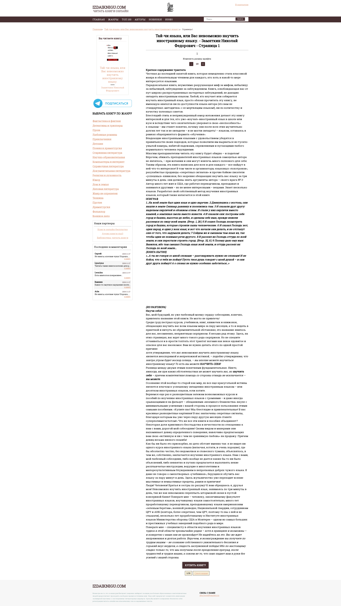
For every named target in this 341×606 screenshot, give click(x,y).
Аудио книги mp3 (112, 233)
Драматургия (101, 207)
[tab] (113, 121)
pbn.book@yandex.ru (209, 595)
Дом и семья (101, 184)
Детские (98, 143)
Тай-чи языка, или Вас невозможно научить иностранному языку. (112, 74)
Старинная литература (107, 152)
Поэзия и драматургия (107, 148)
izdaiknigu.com (109, 7)
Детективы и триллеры (108, 125)
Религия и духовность (107, 175)
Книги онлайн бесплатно (113, 229)
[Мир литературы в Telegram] (113, 107)
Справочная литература (108, 166)
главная (99, 19)
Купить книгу (195, 565)
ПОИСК (240, 19)
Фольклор (99, 211)
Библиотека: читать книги (112, 237)
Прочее (97, 202)
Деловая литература (106, 188)
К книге (127, 259)
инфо (169, 19)
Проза (96, 130)
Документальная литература (111, 170)
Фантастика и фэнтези (107, 121)
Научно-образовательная (109, 157)
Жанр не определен (105, 193)
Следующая (201, 573)
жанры (113, 19)
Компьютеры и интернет (109, 161)
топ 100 (126, 19)
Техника (98, 198)
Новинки (155, 19)
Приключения (102, 139)
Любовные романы (105, 134)
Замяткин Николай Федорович (112, 89)
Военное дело (101, 216)
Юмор (96, 179)
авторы (140, 19)
